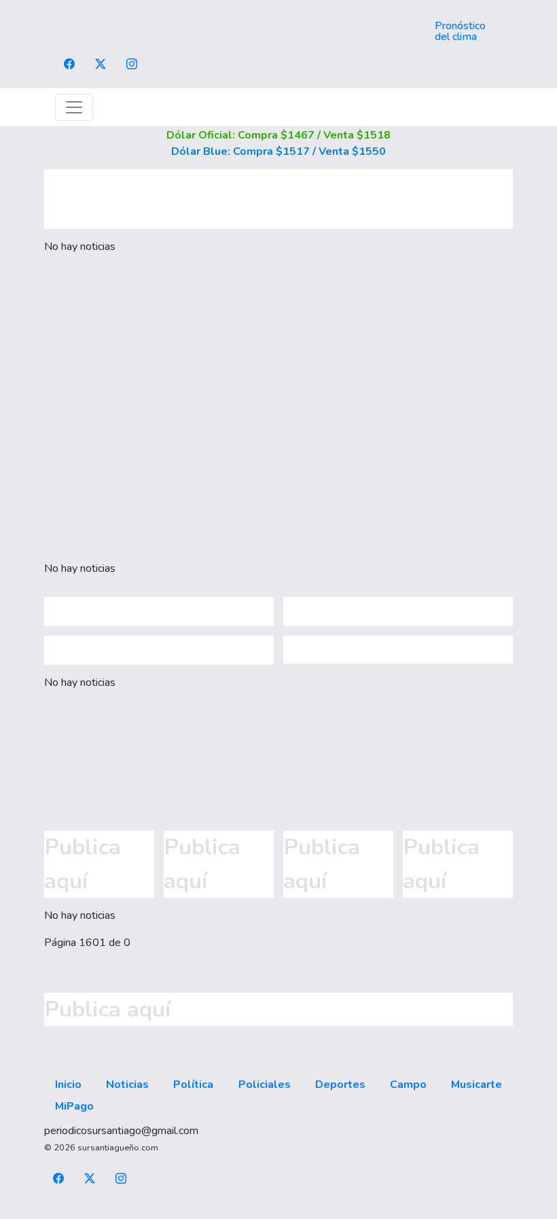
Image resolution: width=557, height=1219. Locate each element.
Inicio (68, 1084)
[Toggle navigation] (74, 107)
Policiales (264, 1084)
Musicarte (476, 1084)
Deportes (340, 1084)
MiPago (74, 1106)
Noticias (127, 1084)
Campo (408, 1084)
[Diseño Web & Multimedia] (279, 1210)
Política (193, 1084)
